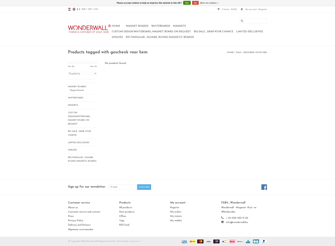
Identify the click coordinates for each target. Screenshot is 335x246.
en (74, 9)
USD (96, 9)
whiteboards (160, 26)
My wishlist (176, 220)
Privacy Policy (75, 220)
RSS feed (124, 225)
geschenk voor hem (255, 52)
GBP (90, 9)
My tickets (176, 216)
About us (73, 207)
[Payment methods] (184, 241)
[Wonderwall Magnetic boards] (89, 29)
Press (71, 216)
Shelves (117, 37)
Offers (122, 216)
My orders (175, 212)
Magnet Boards (137, 26)
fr (78, 9)
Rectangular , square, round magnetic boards (160, 37)
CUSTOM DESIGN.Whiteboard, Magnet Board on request (151, 31)
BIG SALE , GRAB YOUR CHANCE (213, 31)
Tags (238, 52)
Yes (187, 3)
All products (125, 207)
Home (116, 26)
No (195, 3)
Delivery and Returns (79, 225)
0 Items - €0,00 (229, 9)
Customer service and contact (84, 212)
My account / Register (256, 9)
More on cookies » (209, 3)
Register (174, 207)
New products (127, 212)
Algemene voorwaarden (80, 229)
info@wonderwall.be (237, 222)
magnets (179, 26)
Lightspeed (134, 241)
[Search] (241, 21)
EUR (84, 9)
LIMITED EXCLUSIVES (249, 31)
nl (69, 9)
